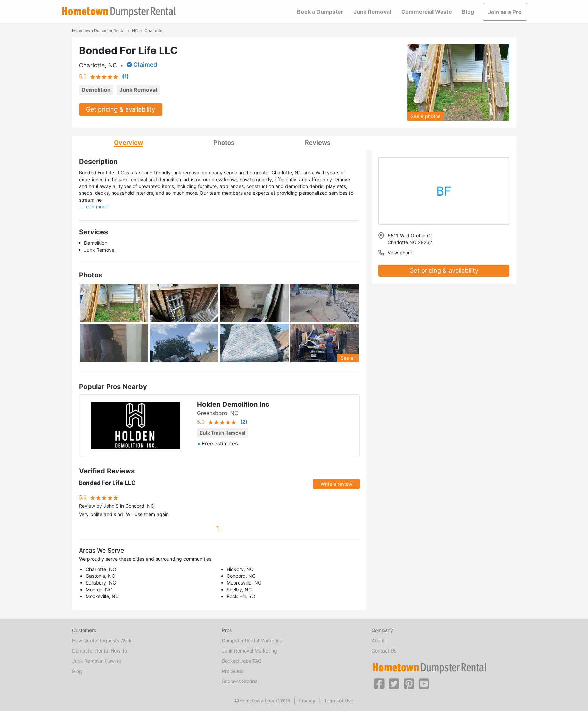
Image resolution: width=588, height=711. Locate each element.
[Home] (119, 12)
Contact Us (384, 651)
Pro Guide (233, 671)
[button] (379, 683)
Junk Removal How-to (96, 661)
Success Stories (239, 681)
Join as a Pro (505, 12)
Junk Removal (372, 11)
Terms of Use (338, 701)
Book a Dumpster (320, 11)
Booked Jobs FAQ (242, 661)
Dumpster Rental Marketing (252, 640)
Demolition (96, 89)
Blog (468, 11)
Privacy (307, 701)
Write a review (336, 484)
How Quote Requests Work (102, 640)
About (378, 640)
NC (135, 30)
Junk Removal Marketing (249, 651)
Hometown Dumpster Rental (99, 30)
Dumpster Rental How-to (99, 651)
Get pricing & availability (120, 109)
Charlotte (153, 30)
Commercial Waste (426, 11)
